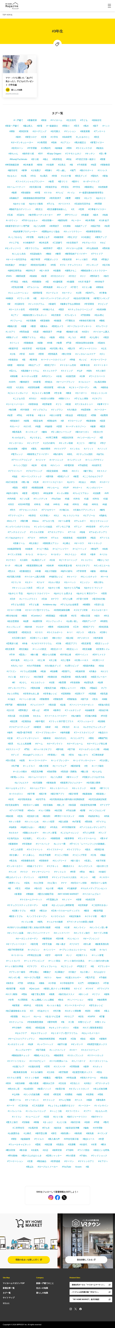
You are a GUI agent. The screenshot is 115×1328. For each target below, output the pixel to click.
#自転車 (50, 565)
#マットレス (60, 872)
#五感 (10, 215)
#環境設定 (82, 415)
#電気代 (94, 176)
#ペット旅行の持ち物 (99, 961)
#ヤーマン (69, 1161)
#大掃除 (67, 226)
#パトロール (17, 955)
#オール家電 (64, 521)
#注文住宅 (71, 120)
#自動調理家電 (14, 549)
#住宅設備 (41, 348)
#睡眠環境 (58, 1055)
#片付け (72, 276)
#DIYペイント (81, 654)
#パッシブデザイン (95, 460)
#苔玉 (18, 888)
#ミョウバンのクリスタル (18, 526)
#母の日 (38, 888)
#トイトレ (17, 1116)
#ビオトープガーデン (79, 387)
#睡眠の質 (12, 326)
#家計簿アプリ (57, 794)
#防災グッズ (81, 176)
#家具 (10, 743)
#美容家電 (48, 387)
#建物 (93, 571)
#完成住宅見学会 (82, 204)
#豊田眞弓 (94, 276)
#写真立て (82, 966)
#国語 (61, 309)
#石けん (13, 371)
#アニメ (78, 526)
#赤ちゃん (13, 153)
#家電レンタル (17, 777)
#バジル (103, 554)
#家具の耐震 (81, 677)
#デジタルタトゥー (84, 404)
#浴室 (9, 387)
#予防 (20, 983)
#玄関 (81, 209)
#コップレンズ (13, 627)
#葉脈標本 (13, 844)
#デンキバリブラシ (17, 688)
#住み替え (99, 315)
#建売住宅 (12, 170)
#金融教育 (90, 710)
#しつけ (72, 337)
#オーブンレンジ (91, 938)
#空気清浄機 (17, 287)
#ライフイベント (35, 849)
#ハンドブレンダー (60, 760)
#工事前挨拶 (98, 755)
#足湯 (10, 738)
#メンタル (75, 448)
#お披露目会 (13, 1133)
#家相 (39, 164)
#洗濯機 (71, 1144)
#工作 (76, 627)
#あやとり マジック (93, 588)
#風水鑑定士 (80, 142)
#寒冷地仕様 (11, 615)
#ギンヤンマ (77, 1044)
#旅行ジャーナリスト (77, 1116)
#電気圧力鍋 (50, 688)
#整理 (58, 254)
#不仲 (12, 654)
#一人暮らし (29, 855)
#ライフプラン (74, 849)
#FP (59, 215)
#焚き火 (11, 571)
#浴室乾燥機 (34, 387)
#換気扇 (90, 1133)
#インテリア (33, 443)
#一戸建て (18, 120)
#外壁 (101, 1139)
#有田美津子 (55, 198)
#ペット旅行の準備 (14, 966)
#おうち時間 (39, 226)
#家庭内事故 (89, 665)
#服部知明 (62, 220)
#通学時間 (52, 1022)
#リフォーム (16, 320)
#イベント (14, 343)
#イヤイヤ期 (91, 916)
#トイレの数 (27, 922)
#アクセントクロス (28, 510)
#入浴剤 (23, 560)
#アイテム (101, 821)
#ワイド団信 (83, 1150)
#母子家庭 (40, 1050)
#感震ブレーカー (99, 677)
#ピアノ (15, 315)
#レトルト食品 (54, 1005)
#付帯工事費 (52, 437)
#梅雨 (65, 471)
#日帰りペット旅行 (39, 638)
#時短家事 (48, 493)
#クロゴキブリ (83, 565)
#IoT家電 (76, 821)
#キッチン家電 (50, 832)
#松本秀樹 (90, 220)
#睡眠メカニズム (42, 1055)
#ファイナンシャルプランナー (30, 181)
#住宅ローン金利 (99, 883)
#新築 (43, 120)
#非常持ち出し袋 (31, 693)
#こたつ (80, 443)
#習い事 (103, 153)
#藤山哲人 (28, 126)
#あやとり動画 (36, 204)
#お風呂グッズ (38, 560)
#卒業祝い (52, 755)
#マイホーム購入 (101, 331)
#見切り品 (99, 604)
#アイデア (105, 805)
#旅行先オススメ (66, 994)
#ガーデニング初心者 (97, 743)
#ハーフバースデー (38, 760)
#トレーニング (33, 1116)
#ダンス (80, 632)
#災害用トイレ (103, 649)
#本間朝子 (54, 226)
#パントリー (49, 949)
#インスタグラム (36, 304)
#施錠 (103, 855)
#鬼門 (73, 170)
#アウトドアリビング (22, 460)
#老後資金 (13, 359)
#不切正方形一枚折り (86, 159)
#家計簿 (42, 794)
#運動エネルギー (31, 832)
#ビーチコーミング (68, 560)
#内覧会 (31, 983)
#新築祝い (101, 794)
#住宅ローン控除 (79, 883)
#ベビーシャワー (61, 549)
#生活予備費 (45, 855)
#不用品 (14, 281)
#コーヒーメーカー (15, 404)
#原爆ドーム (19, 543)
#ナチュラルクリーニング (80, 309)
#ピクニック (67, 966)
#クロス (39, 632)
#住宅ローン (17, 148)
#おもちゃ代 (101, 1111)
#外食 (24, 643)
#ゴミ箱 (12, 677)
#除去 (60, 1000)
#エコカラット (38, 682)
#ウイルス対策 (37, 532)
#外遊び (22, 265)
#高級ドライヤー (35, 866)
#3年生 (37, 504)
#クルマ (40, 582)
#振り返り (75, 860)
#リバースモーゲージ (75, 1005)
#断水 (103, 1144)
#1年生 (76, 498)
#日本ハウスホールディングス (65, 910)
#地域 (82, 532)
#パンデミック (74, 460)
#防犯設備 (40, 1027)
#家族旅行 (14, 421)
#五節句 (20, 215)
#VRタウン (47, 376)
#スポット (98, 1066)
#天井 (12, 599)
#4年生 (56, 504)
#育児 (76, 126)
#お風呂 (44, 176)
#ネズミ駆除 (11, 994)
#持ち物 (61, 387)
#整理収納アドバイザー (76, 254)
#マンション (70, 131)
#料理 (83, 337)
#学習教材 (27, 844)
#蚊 (9, 888)
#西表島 (88, 821)
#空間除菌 (74, 1066)
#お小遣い (85, 972)
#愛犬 (59, 248)
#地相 (105, 215)
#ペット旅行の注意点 (74, 961)
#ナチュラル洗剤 (84, 454)
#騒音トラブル (16, 916)
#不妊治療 (71, 810)
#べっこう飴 (56, 1111)
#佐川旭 (106, 265)
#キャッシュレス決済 (22, 588)
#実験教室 (105, 164)
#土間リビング (72, 665)
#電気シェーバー (68, 688)
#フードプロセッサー (46, 732)
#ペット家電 (98, 955)
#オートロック (95, 543)
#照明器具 (53, 354)
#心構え (66, 543)
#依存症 (32, 515)
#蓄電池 (58, 1077)
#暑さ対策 (44, 766)
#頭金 (101, 665)
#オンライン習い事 (99, 927)
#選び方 (71, 348)
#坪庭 (96, 1122)
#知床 (30, 1044)
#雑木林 (28, 627)
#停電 (37, 192)
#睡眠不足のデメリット (20, 209)
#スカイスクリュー (90, 1050)
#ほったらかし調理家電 (63, 905)
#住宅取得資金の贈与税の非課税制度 (67, 799)
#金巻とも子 (44, 237)
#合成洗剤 (28, 1089)
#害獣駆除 (36, 281)
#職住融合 (41, 1161)
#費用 (50, 627)
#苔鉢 (27, 888)
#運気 (33, 448)
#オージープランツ (65, 382)
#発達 (68, 404)
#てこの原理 (17, 849)
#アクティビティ (16, 515)
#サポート (77, 487)
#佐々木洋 (44, 270)
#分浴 (52, 560)
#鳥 (95, 387)
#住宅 (11, 799)
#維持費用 (45, 448)
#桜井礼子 (30, 270)
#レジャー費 (59, 844)
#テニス (78, 1100)
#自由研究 (67, 137)
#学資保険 (75, 682)
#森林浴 (47, 738)
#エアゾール (89, 515)
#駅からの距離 (49, 654)
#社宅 (73, 615)
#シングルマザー (24, 1050)
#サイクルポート (55, 632)
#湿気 (27, 883)
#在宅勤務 (31, 320)
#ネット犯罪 (48, 821)
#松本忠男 (44, 242)
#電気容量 (35, 688)
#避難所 (103, 1039)
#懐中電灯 (40, 721)
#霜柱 (91, 738)
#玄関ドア (79, 693)
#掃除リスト (64, 398)
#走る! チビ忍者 (52, 1016)
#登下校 (71, 749)
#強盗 (14, 476)
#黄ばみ (30, 1167)
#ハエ (76, 727)
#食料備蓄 (65, 732)
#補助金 (104, 387)
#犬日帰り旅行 (19, 638)
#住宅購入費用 (93, 782)
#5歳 (85, 504)
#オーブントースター (16, 944)
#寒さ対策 (66, 354)
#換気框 (78, 1133)
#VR (107, 493)
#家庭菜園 (85, 131)
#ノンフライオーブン (37, 916)
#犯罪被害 (47, 404)
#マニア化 (14, 242)
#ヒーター (76, 220)
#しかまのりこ (83, 137)
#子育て (74, 287)
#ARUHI (43, 538)
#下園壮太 (70, 320)
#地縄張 (12, 827)
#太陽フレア (18, 1066)
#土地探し (28, 838)
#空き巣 (58, 393)
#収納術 (33, 276)
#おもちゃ (12, 176)
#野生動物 (12, 1155)
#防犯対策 (23, 131)
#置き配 (69, 638)
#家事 (24, 170)
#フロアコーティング (19, 727)
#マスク (24, 872)
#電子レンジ (17, 454)
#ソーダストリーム (99, 1061)
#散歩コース (88, 1139)
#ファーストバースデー (56, 716)
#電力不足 (90, 977)
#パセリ (103, 949)
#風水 (86, 126)
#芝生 (71, 755)
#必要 (45, 905)
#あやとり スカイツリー (38, 593)
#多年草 (58, 955)
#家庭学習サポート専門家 (17, 226)
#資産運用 (81, 538)
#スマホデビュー (37, 1061)
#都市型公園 (41, 1133)
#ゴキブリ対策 (81, 610)
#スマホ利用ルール (59, 1061)
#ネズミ (75, 471)
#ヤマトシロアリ (86, 1161)
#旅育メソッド (44, 1089)
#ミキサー (104, 877)
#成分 (97, 615)
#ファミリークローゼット (82, 705)
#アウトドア (97, 254)
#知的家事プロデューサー (25, 231)
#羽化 (19, 415)
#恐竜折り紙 (12, 643)
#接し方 (60, 805)
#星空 (24, 487)
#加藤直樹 (58, 237)
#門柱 (27, 749)
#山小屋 (49, 888)
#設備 (62, 705)
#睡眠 (102, 320)
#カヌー (29, 582)
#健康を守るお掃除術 (70, 304)
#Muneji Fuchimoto (18, 159)
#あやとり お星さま (63, 593)
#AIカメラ (11, 521)
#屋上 (106, 1011)
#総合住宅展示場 (81, 298)
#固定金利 (38, 421)
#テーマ (10, 1105)
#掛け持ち (99, 582)
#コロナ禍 (66, 176)
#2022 (11, 504)
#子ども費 (67, 599)
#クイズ (78, 988)
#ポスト (48, 977)
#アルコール (33, 287)
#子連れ (83, 1155)
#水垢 (59, 376)
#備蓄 (23, 326)
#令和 (11, 1000)
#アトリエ (105, 538)
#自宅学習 (27, 348)
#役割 (87, 1011)
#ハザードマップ (91, 181)
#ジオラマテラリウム (42, 643)
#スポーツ (104, 482)
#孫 (63, 755)
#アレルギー (80, 521)
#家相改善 (51, 782)
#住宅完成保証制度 (98, 799)
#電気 (83, 688)
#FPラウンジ (71, 215)
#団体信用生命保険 (85, 343)
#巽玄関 (57, 1094)
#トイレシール (15, 1111)
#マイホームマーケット (31, 899)
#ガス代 (27, 426)
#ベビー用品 (43, 549)
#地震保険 (85, 409)
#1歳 (86, 498)
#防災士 (39, 209)
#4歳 (66, 504)
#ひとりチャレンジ (99, 521)
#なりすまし (36, 437)
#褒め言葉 (85, 615)
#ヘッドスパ (29, 766)
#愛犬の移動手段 (46, 894)
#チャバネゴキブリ (43, 749)
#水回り (85, 331)
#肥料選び (23, 710)
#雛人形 (84, 771)
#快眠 (106, 749)
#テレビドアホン (81, 493)
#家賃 (90, 1000)
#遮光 (87, 849)
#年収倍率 (91, 526)
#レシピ (83, 359)
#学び (103, 443)
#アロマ (31, 538)
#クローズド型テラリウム (37, 610)
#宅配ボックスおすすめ (93, 777)
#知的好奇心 (94, 816)
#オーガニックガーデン (27, 938)
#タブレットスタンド (79, 1089)
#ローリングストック (32, 476)
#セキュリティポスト (59, 1027)
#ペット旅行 (82, 259)
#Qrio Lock (34, 988)
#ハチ (8, 565)
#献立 (92, 872)
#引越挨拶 (72, 888)
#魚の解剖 (76, 716)
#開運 (102, 159)
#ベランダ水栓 (15, 554)
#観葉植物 (91, 421)
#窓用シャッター (54, 1155)
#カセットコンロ (99, 393)
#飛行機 (24, 521)
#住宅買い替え (57, 348)
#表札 (69, 454)
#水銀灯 (102, 872)
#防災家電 (86, 643)
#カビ (103, 242)
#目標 (46, 1094)
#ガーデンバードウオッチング (55, 298)
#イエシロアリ (77, 738)
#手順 (106, 983)
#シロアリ (10, 331)
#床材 (48, 727)
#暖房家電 (75, 766)
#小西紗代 (46, 148)
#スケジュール (16, 1022)
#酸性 (102, 510)
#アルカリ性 (48, 521)
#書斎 (33, 326)
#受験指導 (58, 699)
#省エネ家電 (55, 415)
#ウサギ (89, 988)
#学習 (22, 354)
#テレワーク (102, 326)
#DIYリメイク (99, 654)
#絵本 (34, 465)
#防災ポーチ (56, 649)
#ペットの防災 (39, 649)
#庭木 (95, 215)
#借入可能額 (51, 571)
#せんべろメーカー (91, 1033)
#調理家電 (37, 293)
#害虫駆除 (26, 192)
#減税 (79, 1094)
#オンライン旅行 (82, 933)
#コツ (83, 276)
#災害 (43, 137)
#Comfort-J (36, 615)
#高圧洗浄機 (37, 771)
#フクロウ (74, 944)
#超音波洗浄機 (72, 1128)
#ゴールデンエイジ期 (89, 749)
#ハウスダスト (16, 794)
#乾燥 (43, 671)
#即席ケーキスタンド (64, 816)
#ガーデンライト (55, 743)
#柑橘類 (86, 604)
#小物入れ (64, 510)
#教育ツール (15, 1100)
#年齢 (59, 331)
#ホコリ (104, 671)
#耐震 (76, 476)
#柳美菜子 (47, 331)
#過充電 (34, 944)
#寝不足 (92, 443)
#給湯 (93, 788)
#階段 (15, 487)
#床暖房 (37, 727)
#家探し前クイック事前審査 (57, 988)
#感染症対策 (67, 437)
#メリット (89, 448)
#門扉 (68, 343)
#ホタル (37, 716)
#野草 (46, 710)
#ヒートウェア (59, 766)
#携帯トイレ (14, 883)
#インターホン (16, 443)
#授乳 (40, 922)
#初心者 (18, 565)
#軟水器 (23, 1150)
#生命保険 (12, 448)
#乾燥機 (54, 671)
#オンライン (80, 927)
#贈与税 (59, 749)
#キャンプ (61, 287)
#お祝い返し (72, 621)
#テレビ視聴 (65, 1100)
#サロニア (69, 1016)
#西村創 (106, 248)
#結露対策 (37, 621)
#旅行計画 (75, 1122)
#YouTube (56, 498)
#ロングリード (59, 860)
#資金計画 (103, 710)
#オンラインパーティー (38, 933)
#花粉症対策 (63, 627)
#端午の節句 (12, 493)
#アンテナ (104, 526)
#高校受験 (52, 771)
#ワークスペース (97, 376)
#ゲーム (39, 743)
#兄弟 (36, 482)
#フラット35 (23, 298)
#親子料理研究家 (16, 949)
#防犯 (28, 1027)
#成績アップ (81, 226)
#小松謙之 (86, 237)
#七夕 (79, 371)
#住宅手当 (40, 799)
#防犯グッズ (63, 476)
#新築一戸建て (12, 126)
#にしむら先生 (19, 254)
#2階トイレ (100, 1022)
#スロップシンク (75, 1055)
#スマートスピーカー (53, 482)
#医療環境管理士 (94, 231)
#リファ (96, 994)
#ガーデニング (39, 131)
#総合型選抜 (13, 621)
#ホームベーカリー (37, 777)
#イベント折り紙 (27, 699)
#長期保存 (44, 860)
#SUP (66, 487)
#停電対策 (69, 465)
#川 (31, 1011)
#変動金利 (52, 421)
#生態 (51, 682)
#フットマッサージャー (28, 738)
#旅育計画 (60, 1089)
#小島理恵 (42, 142)
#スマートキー (101, 365)
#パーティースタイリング (53, 359)
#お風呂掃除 (100, 382)
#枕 (92, 966)
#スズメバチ (59, 1066)
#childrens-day (49, 604)
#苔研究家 (34, 309)
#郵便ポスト (68, 866)
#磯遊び (47, 972)
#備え (45, 159)
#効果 (100, 682)
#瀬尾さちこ (71, 270)
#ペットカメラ (13, 961)
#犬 (72, 209)
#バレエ (29, 554)
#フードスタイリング (84, 732)
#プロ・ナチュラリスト (71, 265)
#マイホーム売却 (68, 365)
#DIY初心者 (65, 654)
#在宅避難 (37, 782)
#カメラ (88, 198)
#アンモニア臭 (63, 526)
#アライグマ (103, 988)
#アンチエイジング (17, 532)
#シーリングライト (28, 599)
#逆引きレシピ (96, 1005)
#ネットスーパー (62, 933)
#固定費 (13, 721)
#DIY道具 (15, 660)
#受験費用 (44, 699)
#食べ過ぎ (60, 944)
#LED (31, 354)
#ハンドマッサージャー (84, 760)
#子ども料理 (89, 832)
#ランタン (41, 838)
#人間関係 (22, 1000)
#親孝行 (57, 710)
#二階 (71, 1022)
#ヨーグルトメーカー (48, 1167)
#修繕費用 (102, 1000)
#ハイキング (31, 432)
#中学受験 (32, 148)
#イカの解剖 (37, 1072)
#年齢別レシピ (56, 576)
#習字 (48, 955)
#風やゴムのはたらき (32, 1155)
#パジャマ (40, 460)
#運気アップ (101, 237)
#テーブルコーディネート (80, 326)
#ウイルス (39, 1139)
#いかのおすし (19, 437)
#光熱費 (96, 493)
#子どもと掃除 (81, 398)
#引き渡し (104, 760)
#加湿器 (72, 805)
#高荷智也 (57, 159)
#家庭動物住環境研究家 (34, 198)
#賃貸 (102, 421)
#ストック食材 (32, 1077)
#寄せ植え (34, 972)
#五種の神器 (91, 716)
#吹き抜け (34, 543)
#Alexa (35, 521)
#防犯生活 (26, 632)
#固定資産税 (52, 471)
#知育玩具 (89, 682)
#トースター (84, 1105)
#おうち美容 (56, 777)
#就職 (26, 421)
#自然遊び (10, 265)
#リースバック (43, 844)
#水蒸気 (35, 1150)
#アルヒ (55, 538)
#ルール (37, 1016)
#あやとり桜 (54, 588)
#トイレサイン (101, 1105)
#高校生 (101, 343)
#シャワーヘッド (45, 1044)
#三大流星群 (38, 1105)
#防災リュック (102, 643)
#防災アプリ (71, 643)
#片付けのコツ (58, 276)
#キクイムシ (71, 554)
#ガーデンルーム (75, 743)
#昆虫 (20, 816)
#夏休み (44, 326)
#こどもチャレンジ (70, 832)
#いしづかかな (15, 237)
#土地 (12, 354)
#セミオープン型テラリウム (64, 1033)
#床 (62, 421)
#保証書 (48, 1144)
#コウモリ (11, 560)
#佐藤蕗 (57, 270)
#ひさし (23, 682)
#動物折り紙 (72, 331)
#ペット (106, 126)
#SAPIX (91, 1016)
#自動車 (29, 549)
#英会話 (69, 415)
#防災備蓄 (87, 649)
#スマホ (48, 192)
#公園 (93, 949)
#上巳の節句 (49, 443)
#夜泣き (43, 910)
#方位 (33, 176)
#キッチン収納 (66, 443)
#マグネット (53, 866)
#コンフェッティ (54, 621)
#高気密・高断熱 (69, 771)
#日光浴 (62, 1083)
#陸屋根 (101, 721)
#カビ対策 (38, 883)
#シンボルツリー (95, 487)
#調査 (10, 365)
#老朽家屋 (98, 638)
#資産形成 (68, 538)
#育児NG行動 (98, 599)
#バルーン (42, 554)
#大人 (56, 515)
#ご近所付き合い (100, 905)
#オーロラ (79, 543)
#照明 (41, 354)
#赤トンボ (83, 994)
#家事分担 (85, 365)
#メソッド (102, 448)
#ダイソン (25, 677)
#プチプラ (32, 966)
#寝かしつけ (103, 560)
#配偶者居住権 (20, 1072)
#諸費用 (104, 415)
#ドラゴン (11, 671)
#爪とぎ (40, 588)
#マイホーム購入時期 (35, 576)
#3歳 (47, 504)
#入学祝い (45, 515)
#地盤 (38, 426)
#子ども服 (34, 604)
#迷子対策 (101, 860)
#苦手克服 (47, 944)
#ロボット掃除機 (73, 1011)
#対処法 (48, 382)
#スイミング (67, 371)
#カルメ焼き (54, 582)
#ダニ (102, 354)
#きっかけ (48, 1122)
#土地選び (36, 170)
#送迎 (46, 1116)
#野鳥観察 (48, 287)
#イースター (100, 409)
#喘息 (93, 538)
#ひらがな (97, 771)
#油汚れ (100, 454)
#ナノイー (67, 899)
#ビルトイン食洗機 (41, 393)
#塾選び (42, 827)
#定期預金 (26, 721)
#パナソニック (56, 460)
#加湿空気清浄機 (88, 805)
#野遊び (105, 259)
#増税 (100, 1094)
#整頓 (48, 254)
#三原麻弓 (57, 242)
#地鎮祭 (48, 426)
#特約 (93, 482)
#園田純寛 (20, 276)
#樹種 (36, 1122)
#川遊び (72, 972)
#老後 (57, 927)
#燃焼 (24, 615)
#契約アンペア (89, 621)
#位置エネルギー (73, 977)
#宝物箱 (25, 1122)
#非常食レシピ (50, 693)
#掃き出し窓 (13, 1089)
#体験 (104, 699)
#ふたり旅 (61, 1122)
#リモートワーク (99, 359)
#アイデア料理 (16, 810)
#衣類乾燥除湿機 (62, 610)
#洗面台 (60, 1144)
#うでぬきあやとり (15, 538)
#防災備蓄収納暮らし (57, 209)
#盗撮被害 (25, 1139)
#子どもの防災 (18, 604)
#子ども (84, 120)
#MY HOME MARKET (68, 894)
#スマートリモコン (16, 1061)
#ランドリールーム (87, 838)
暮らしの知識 (42, 1293)
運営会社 (6, 1303)
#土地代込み (13, 838)
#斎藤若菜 (32, 120)
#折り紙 (35, 159)
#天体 (44, 599)
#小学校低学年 (67, 983)
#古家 (67, 927)
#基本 (93, 554)
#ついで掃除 (44, 810)
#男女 (82, 872)
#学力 (12, 510)
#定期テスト (82, 955)
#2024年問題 (24, 504)
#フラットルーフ (86, 721)
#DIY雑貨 (24, 409)
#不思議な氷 (52, 899)
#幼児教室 (56, 315)
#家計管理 (73, 794)
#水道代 (83, 1144)
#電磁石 (93, 688)
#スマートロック (96, 1055)
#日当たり (75, 1083)
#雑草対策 (57, 1150)
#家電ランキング (101, 298)
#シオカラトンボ (16, 1044)
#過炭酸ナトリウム (30, 371)
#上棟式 (27, 1133)
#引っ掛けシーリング (61, 432)
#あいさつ (83, 755)
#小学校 (52, 983)
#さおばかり (100, 972)
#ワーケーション (15, 1161)
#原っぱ (36, 710)
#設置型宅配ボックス (82, 1072)
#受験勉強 (72, 699)
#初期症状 (52, 677)
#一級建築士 (52, 126)
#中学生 (76, 187)
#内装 (106, 816)
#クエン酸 (87, 287)
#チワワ (55, 599)
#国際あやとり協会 (51, 231)
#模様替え (89, 187)
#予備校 (103, 977)
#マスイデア (60, 448)
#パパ (69, 632)
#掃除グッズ (12, 337)
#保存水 (10, 983)
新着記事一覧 (9, 1288)
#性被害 (62, 1039)
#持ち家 (87, 944)
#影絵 (83, 1039)
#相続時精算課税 (47, 1039)
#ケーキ (104, 576)
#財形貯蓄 (11, 988)
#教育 (24, 493)
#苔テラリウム (32, 248)
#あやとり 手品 (15, 593)
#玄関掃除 (66, 693)
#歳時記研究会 (15, 270)
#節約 (18, 137)
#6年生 (95, 504)
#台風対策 (33, 1128)
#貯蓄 (102, 1016)
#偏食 (86, 1128)
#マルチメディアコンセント (94, 888)
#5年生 (76, 504)
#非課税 (90, 1094)
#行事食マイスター (97, 209)
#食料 (10, 732)
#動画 (60, 888)
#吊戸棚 (15, 766)
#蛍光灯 (66, 727)
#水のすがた (60, 738)
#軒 (13, 682)
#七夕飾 (15, 1094)
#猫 (71, 164)
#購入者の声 (54, 1139)
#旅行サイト (97, 1116)
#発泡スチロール (88, 1077)
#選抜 (76, 1027)
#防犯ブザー (50, 365)
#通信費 (63, 615)
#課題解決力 (93, 983)
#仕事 (82, 376)
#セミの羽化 (13, 693)
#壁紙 (38, 1144)
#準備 (72, 359)
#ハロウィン (12, 220)
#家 (9, 304)
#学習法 (65, 187)
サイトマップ (9, 1297)
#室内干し (90, 293)
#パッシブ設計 (20, 465)
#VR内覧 (11, 498)
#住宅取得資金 (25, 799)
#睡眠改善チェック (21, 1055)
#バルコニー (84, 382)
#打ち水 (46, 1128)
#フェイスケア (37, 705)
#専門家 (9, 705)
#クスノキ (16, 582)
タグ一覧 (7, 1293)
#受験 (93, 415)
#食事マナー (103, 404)
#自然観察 (103, 187)
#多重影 (18, 894)
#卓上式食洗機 (100, 1089)
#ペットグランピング (34, 961)
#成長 (22, 760)
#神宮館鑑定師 (12, 164)
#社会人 (82, 482)
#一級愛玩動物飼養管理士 (91, 192)
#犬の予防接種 (34, 665)
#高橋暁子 (14, 198)
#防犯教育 (12, 632)
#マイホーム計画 (74, 248)
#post (58, 977)
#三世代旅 (23, 1105)
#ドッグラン (57, 409)
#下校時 (69, 1150)
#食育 (51, 181)
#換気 (25, 281)
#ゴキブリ (97, 398)
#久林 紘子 (104, 220)
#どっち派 (24, 498)
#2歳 (105, 498)
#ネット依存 (15, 821)
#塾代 (106, 1122)
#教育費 (62, 682)
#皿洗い (22, 654)
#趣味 (44, 432)
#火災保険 (24, 716)
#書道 (68, 393)
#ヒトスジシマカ (71, 515)
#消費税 (68, 1094)
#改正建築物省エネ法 (16, 1011)
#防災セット (72, 649)
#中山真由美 (92, 248)
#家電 (39, 126)
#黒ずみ (92, 632)
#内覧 (53, 265)
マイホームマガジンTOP (14, 1283)
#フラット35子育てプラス (61, 721)
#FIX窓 (104, 716)
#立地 (93, 855)
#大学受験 (98, 1128)
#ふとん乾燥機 (24, 743)
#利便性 (104, 621)
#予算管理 (81, 571)
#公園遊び (59, 972)
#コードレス (52, 293)
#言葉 (30, 1161)
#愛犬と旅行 (12, 1122)
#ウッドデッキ (40, 498)
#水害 (94, 1144)
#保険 (81, 816)
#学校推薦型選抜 (35, 1022)
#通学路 (49, 476)
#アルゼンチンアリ (98, 532)
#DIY (40, 153)
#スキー (73, 1050)
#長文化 (13, 860)
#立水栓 (50, 1072)
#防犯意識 (103, 627)
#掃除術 (100, 287)
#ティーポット (32, 1100)
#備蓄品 (47, 1077)
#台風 (23, 176)
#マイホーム (56, 120)
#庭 (35, 298)
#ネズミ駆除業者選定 (93, 1027)
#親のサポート (87, 170)
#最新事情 (69, 838)
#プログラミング (34, 471)
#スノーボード (79, 1061)
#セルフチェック (39, 1033)
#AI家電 (37, 382)
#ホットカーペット (59, 788)
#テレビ (59, 192)
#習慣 (59, 426)
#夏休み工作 (48, 1083)
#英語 (106, 337)
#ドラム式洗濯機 (28, 671)
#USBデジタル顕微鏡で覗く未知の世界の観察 (29, 927)
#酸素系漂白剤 (102, 944)
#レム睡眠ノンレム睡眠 (43, 1000)
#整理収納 (47, 938)
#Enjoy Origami (54, 153)
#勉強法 (100, 148)
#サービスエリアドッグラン (21, 1039)
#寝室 (77, 198)
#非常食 (30, 415)
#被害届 (15, 1005)
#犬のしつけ (17, 665)
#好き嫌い (14, 855)
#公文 (104, 348)
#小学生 (54, 137)
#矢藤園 (70, 281)
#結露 (25, 621)
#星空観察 (63, 1072)
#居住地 (39, 1005)
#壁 (101, 437)
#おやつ (70, 482)
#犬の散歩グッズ (53, 665)
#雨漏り (48, 170)
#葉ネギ (104, 838)
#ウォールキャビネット (20, 1144)
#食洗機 (12, 409)
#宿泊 (99, 1072)
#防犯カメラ (57, 326)
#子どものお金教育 (70, 604)
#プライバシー (15, 471)
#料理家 (98, 204)
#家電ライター (97, 142)
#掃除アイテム (29, 337)
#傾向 (89, 371)
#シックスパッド (57, 1050)
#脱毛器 (104, 693)
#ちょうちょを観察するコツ (61, 1105)
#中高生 (54, 827)
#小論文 (11, 699)
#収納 (54, 142)
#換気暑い (65, 1133)
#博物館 (30, 894)
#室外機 (59, 938)
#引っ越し (61, 170)
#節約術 (20, 365)
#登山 (42, 337)
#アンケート (100, 131)
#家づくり (104, 788)
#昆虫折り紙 (33, 816)
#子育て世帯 (82, 599)
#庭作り (75, 181)
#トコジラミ (87, 560)
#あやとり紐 (19, 204)
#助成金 (104, 1077)
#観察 (14, 192)
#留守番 (31, 794)
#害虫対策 (67, 259)
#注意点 (61, 164)
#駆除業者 (21, 705)
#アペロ (71, 532)
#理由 (24, 994)
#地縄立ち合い (27, 827)
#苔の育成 (10, 760)
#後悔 (106, 994)
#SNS (9, 276)
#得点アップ (34, 365)
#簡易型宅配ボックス (97, 1044)
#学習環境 (89, 304)
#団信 (61, 337)
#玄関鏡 (92, 693)
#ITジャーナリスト (88, 348)
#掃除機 (14, 376)
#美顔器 (52, 705)
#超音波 (57, 1128)
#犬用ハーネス (81, 660)
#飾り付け (57, 638)
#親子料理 (35, 259)
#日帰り (103, 632)
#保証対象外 (75, 916)
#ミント (84, 877)
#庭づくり (63, 181)
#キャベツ (72, 576)
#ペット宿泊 (54, 961)
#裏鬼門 (94, 549)
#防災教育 (10, 649)
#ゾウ (104, 688)
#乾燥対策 (80, 671)
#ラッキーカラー (15, 866)
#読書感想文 (25, 571)
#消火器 (11, 716)
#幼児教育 (38, 677)
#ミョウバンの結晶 (43, 526)
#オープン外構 (101, 933)
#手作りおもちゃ (30, 220)
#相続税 (9, 816)
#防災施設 (23, 649)
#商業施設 (50, 615)
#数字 (103, 916)
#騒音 (86, 910)
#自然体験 (101, 309)
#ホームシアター (38, 788)
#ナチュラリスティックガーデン (22, 905)
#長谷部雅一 (48, 220)
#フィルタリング (73, 710)
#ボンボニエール (102, 565)
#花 (56, 727)
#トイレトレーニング (36, 1111)
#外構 (49, 343)
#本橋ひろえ (48, 309)
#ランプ (102, 832)
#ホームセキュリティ (16, 788)
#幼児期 (58, 810)
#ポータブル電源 (32, 977)
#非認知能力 (36, 254)
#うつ (58, 404)
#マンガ (12, 872)
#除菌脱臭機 (37, 487)
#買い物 (25, 482)
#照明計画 (99, 849)
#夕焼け (87, 1083)
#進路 (52, 337)
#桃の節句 (58, 454)
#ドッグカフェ (40, 409)
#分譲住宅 (19, 304)
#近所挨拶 (83, 905)
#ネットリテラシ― (73, 231)
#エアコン (65, 142)
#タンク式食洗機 (32, 1094)
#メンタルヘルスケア (85, 354)
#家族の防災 (104, 705)
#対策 (54, 176)
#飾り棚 (34, 654)
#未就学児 (96, 465)
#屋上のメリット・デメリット (20, 877)
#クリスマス (64, 204)
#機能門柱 (103, 738)
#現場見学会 (51, 187)
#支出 (95, 699)
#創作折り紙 (28, 153)
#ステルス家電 (14, 1077)
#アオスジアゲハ (56, 532)
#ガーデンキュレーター (22, 142)
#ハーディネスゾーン (76, 426)
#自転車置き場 (65, 565)
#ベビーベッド (80, 549)
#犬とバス (28, 660)
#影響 (82, 810)
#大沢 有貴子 (84, 281)
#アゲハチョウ (102, 1083)
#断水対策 (10, 1150)
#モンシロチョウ (89, 576)
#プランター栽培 (17, 972)
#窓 (47, 281)
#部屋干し (66, 671)
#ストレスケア (50, 371)
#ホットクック (79, 788)
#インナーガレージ (87, 437)
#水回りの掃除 (47, 398)
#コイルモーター (100, 610)
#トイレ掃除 (63, 493)
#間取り (66, 126)
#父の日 (10, 710)
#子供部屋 (82, 164)
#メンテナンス (85, 866)
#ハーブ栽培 (98, 766)
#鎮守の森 (62, 1044)
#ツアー (87, 1111)
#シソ (69, 955)
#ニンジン (85, 582)
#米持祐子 (99, 281)
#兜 (86, 766)
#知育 (107, 226)
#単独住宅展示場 (87, 320)
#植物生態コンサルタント (35, 315)
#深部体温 (33, 404)
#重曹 (68, 198)
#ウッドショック (99, 1155)
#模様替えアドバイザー (38, 454)
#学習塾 (30, 237)
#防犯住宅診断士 (38, 265)
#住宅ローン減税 (31, 805)
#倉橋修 (58, 148)
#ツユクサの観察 (55, 922)
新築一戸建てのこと (45, 1283)
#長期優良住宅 (28, 860)
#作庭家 (85, 215)
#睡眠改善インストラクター (94, 270)
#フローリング (75, 421)
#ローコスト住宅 (17, 309)
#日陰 (73, 1039)
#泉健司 (52, 304)
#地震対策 (66, 677)
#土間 (78, 293)
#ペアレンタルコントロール (73, 949)
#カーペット (70, 582)
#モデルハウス (89, 242)
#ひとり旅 (58, 1116)
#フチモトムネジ (73, 153)
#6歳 (105, 504)
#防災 (96, 137)
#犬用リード (98, 660)
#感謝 (89, 1100)
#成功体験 (20, 1083)
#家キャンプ (72, 777)
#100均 (12, 382)
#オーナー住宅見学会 (16, 259)
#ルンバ (26, 1016)
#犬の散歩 (72, 409)
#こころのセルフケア (93, 476)
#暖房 (102, 426)
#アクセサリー (48, 510)
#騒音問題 (98, 910)
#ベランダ (102, 1133)
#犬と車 (41, 660)
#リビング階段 (62, 855)
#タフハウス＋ (73, 1111)
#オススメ (102, 471)
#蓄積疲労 (24, 382)
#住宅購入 (55, 131)
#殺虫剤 (46, 816)
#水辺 (45, 1150)
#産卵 (86, 1066)
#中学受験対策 (69, 827)
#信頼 (87, 1122)
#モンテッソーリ (13, 248)
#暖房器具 (17, 432)
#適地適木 (101, 1100)
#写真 (94, 259)
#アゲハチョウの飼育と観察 (80, 922)
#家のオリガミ (82, 432)
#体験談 (9, 298)
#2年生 (96, 498)
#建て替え (88, 471)
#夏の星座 (34, 1083)
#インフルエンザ (97, 810)
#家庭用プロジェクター (71, 782)
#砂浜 (81, 1016)
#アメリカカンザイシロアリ (93, 827)
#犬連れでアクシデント (84, 510)
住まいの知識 (42, 1288)
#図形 (92, 1039)
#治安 (22, 988)
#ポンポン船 (14, 977)
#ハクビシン (34, 949)
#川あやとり (43, 1011)
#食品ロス (103, 732)
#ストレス (102, 170)
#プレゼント (71, 315)
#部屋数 (14, 1016)
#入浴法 (20, 387)
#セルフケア (21, 1033)
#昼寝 (78, 899)
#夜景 (32, 910)
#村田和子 (48, 248)
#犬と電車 (65, 660)
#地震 (93, 164)
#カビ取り (52, 883)
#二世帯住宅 (18, 1128)
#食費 (59, 343)
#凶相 (105, 549)
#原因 (104, 593)
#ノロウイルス (58, 916)
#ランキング (92, 265)
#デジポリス (83, 638)
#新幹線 (103, 571)
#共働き (93, 671)
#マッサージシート (41, 872)
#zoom (78, 1167)
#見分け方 (98, 432)
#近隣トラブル (19, 910)
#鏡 (94, 877)
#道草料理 (43, 877)
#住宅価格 (48, 805)
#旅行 (106, 276)
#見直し (88, 860)
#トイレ (71, 192)
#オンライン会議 (15, 933)
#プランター (104, 966)
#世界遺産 (55, 1161)
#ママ (64, 883)
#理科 (69, 148)
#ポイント (55, 465)
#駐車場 (33, 359)
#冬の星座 (70, 1155)
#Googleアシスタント (33, 755)
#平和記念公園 (34, 955)
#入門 (80, 983)
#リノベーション (75, 1000)
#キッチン (90, 153)
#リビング (103, 304)
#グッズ (15, 755)
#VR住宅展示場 (71, 1139)
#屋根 (97, 1011)
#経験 (40, 343)
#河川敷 (57, 1011)
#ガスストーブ (13, 749)
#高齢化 (103, 515)
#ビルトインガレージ (18, 393)
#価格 (41, 983)
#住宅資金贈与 (12, 805)
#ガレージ (14, 426)
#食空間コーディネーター (40, 215)
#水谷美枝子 (72, 242)
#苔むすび (72, 237)
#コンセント (73, 938)
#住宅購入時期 (14, 576)
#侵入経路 (63, 821)
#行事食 (103, 293)
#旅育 (44, 276)
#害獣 (13, 1139)
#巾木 (83, 554)
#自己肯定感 (11, 482)
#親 (23, 359)
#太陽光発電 (34, 1066)
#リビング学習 (80, 855)
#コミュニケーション (18, 293)
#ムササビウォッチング (94, 727)
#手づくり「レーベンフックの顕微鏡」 (88, 844)
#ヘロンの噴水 (20, 771)
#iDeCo (31, 810)
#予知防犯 (83, 465)
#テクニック (49, 1100)
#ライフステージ (55, 849)
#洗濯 (36, 331)
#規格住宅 (96, 120)
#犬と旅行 (101, 371)
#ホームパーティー (16, 187)
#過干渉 (84, 699)
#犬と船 (53, 660)
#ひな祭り (94, 337)
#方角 (58, 643)
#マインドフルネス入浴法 (64, 877)
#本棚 (38, 571)
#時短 (69, 159)
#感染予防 (95, 226)
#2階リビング (84, 1022)
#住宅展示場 (35, 187)
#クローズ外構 (14, 610)
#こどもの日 (19, 398)
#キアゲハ (103, 1161)
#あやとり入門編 (72, 588)
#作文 (106, 615)
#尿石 (54, 1133)
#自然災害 (90, 899)
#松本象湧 (28, 164)
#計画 (43, 465)
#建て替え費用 (38, 994)
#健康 (93, 426)
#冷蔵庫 (50, 164)
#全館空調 (70, 376)
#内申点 (27, 1005)
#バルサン (56, 554)
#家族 (105, 176)
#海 (62, 1022)
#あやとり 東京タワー (87, 593)
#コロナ (40, 627)
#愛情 (24, 448)
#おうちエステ (21, 782)
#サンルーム (53, 487)
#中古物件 (17, 1027)
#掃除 (12, 131)
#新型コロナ (31, 137)
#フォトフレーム (49, 966)
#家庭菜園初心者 (34, 565)
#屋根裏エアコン (51, 543)
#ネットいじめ (32, 821)
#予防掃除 (85, 315)
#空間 (47, 1066)
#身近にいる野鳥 (101, 1150)
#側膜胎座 (55, 838)
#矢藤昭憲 (58, 281)
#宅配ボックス (51, 259)
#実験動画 (28, 343)
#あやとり (101, 198)
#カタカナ (14, 832)
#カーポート (81, 393)
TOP (4, 15)
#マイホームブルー (92, 894)
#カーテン (67, 293)
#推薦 (51, 994)
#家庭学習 (13, 348)
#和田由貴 (24, 331)
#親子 (95, 126)
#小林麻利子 (29, 242)
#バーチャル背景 (30, 376)
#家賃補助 (45, 320)
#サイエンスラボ (84, 148)
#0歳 (67, 498)
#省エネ (41, 415)
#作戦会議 (71, 1077)
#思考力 (35, 493)
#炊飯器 (57, 320)
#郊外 (8, 1083)
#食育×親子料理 (24, 732)
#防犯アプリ (89, 627)
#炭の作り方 (102, 866)
